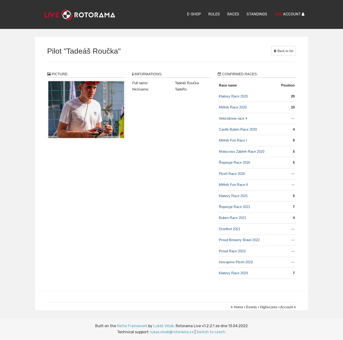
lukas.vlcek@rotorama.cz (172, 332)
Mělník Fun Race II (233, 185)
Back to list (284, 51)
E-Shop (194, 14)
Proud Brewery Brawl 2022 (239, 240)
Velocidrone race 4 (233, 118)
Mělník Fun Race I (233, 140)
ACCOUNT (288, 14)
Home (238, 307)
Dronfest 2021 (229, 229)
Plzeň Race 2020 (232, 174)
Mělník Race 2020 (233, 107)
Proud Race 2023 (232, 251)
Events (251, 307)
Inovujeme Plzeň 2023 (236, 262)
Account (286, 307)
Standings (257, 14)
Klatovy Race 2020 (233, 96)
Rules (214, 14)
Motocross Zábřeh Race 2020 (241, 151)
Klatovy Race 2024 (233, 273)
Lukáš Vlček (163, 326)
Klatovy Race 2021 (233, 196)
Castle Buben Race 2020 (238, 129)
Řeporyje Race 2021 (234, 207)
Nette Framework (132, 326)
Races (233, 14)
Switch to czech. (211, 332)
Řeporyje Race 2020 (234, 162)
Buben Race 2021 (232, 218)
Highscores (268, 307)
